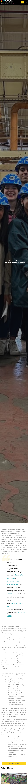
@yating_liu (19, 575)
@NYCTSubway (12, 594)
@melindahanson (13, 584)
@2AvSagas (11, 578)
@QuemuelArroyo (13, 581)
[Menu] (22, 2)
